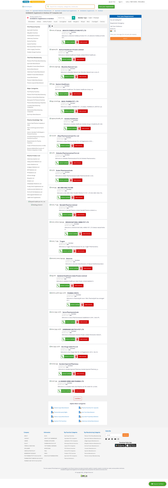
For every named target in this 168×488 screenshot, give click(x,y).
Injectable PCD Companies (70, 438)
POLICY (26, 443)
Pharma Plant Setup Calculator (32, 460)
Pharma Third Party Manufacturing (36, 61)
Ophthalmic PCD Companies (71, 440)
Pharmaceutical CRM (38, 2)
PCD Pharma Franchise (33, 91)
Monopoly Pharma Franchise (71, 443)
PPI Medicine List (31, 172)
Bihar (88, 21)
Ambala (39, 21)
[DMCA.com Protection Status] (84, 476)
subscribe (125, 435)
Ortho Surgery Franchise (33, 49)
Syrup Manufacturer (32, 77)
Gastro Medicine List (32, 164)
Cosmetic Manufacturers (90, 448)
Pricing (26, 2)
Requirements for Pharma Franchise (34, 142)
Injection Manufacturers (90, 450)
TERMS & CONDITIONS (29, 445)
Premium (96, 18)
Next (125, 38)
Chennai (102, 21)
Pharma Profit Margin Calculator (33, 458)
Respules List (30, 178)
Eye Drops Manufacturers (34, 114)
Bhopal (83, 21)
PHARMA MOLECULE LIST (50, 443)
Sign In (120, 2)
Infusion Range (31, 175)
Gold (90, 18)
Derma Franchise (31, 41)
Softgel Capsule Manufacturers (92, 440)
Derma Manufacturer (32, 69)
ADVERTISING (47, 448)
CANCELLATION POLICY (29, 450)
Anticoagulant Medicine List (34, 194)
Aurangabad (62, 21)
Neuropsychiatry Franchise (34, 46)
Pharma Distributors (69, 458)
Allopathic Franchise (32, 33)
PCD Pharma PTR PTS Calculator (32, 455)
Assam (55, 21)
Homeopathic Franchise (33, 35)
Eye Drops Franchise (69, 436)
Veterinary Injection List (33, 159)
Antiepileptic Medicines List (34, 183)
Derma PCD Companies (69, 450)
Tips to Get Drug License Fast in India (35, 128)
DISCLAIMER (27, 448)
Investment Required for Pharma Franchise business (36, 137)
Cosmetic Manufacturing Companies (33, 106)
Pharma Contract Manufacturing (35, 97)
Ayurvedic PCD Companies (70, 455)
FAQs (45, 450)
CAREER (26, 440)
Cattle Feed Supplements (34, 197)
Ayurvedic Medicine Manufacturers (93, 438)
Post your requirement (106, 6)
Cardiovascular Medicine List (34, 189)
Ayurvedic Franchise (32, 30)
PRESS (45, 453)
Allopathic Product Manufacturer (35, 66)
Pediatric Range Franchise (34, 52)
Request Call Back (158, 484)
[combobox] (70, 7)
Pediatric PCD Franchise (70, 453)
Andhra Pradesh (47, 21)
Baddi (69, 21)
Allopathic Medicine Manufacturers (93, 443)
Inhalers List (30, 181)
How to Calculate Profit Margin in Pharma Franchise (35, 133)
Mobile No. (113, 29)
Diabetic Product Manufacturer (35, 74)
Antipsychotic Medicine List (34, 161)
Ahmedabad (31, 21)
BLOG (45, 436)
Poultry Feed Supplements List (35, 186)
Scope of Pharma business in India (36, 145)
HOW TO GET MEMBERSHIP (50, 438)
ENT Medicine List (31, 170)
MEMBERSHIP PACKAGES (30, 453)
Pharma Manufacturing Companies (36, 102)
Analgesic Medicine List (33, 167)
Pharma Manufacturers (90, 453)
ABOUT (26, 436)
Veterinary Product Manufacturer (36, 72)
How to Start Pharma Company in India (36, 124)
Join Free (112, 2)
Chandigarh (95, 21)
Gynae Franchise (31, 44)
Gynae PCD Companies (69, 445)
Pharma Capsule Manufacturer (35, 83)
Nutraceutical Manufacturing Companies (34, 110)
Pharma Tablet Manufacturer (35, 80)
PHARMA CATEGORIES (49, 440)
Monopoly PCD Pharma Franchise (36, 100)
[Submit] (48, 7)
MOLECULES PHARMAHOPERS (51, 455)
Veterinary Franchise (32, 38)
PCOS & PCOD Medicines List (34, 192)
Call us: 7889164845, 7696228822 (135, 2)
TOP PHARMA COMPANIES (50, 445)
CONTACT (26, 438)
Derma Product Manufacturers (92, 445)
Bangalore (76, 21)
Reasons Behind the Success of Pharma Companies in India (35, 149)
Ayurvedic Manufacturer (33, 63)
